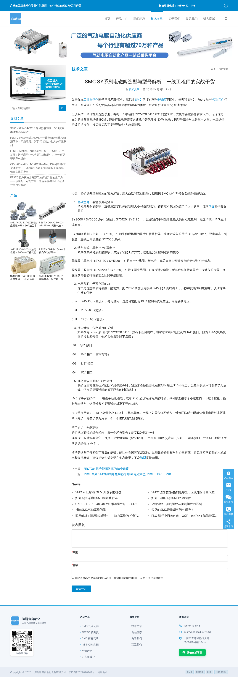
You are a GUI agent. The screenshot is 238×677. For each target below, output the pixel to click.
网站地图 (102, 672)
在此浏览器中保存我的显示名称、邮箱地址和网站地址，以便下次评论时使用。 (120, 578)
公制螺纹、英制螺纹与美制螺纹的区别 (176, 504)
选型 (143, 458)
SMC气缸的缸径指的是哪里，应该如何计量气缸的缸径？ (184, 492)
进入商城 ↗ (88, 656)
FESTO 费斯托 (90, 632)
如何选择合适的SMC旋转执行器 (96, 498)
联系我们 (192, 18)
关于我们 (174, 18)
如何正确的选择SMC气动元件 (171, 498)
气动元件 (218, 99)
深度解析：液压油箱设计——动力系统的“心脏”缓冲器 (108, 515)
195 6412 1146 (192, 625)
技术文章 (157, 18)
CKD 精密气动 (90, 638)
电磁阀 (161, 99)
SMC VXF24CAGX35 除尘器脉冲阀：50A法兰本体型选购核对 (23, 224)
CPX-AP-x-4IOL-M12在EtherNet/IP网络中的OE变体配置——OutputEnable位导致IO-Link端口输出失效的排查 (38, 167)
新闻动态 (139, 18)
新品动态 (136, 632)
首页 (107, 18)
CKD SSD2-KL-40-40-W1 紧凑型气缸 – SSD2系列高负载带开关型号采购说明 (108, 504)
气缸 (211, 206)
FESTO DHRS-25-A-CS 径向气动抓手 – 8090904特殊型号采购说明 (52, 251)
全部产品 (87, 650)
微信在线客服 (194, 652)
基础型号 (83, 202)
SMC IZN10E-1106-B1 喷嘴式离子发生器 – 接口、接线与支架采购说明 (52, 277)
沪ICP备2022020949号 (82, 672)
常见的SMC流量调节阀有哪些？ (172, 510)
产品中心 (122, 18)
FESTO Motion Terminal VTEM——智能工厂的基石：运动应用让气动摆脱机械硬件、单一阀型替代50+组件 (37, 154)
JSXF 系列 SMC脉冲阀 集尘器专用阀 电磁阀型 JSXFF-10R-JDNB (127, 474)
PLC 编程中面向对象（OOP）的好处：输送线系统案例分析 (184, 515)
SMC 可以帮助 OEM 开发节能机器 (98, 492)
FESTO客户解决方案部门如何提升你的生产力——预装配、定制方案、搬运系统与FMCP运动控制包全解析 (37, 181)
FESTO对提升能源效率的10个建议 (106, 469)
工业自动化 (90, 99)
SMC (138, 99)
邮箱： (76, 565)
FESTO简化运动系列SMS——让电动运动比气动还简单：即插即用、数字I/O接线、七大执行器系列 (38, 141)
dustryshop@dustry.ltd (197, 631)
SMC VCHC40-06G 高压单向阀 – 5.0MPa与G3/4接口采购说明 (22, 277)
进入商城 (209, 18)
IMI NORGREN (90, 644)
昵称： (76, 552)
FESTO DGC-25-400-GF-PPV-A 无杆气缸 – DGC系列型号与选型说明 (52, 224)
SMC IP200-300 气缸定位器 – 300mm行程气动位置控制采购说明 (23, 251)
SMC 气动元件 (90, 626)
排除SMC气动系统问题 (90, 510)
